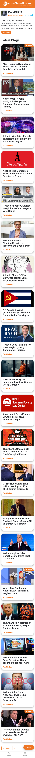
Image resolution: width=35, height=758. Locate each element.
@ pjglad (28, 15)
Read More (6, 32)
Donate (28, 747)
